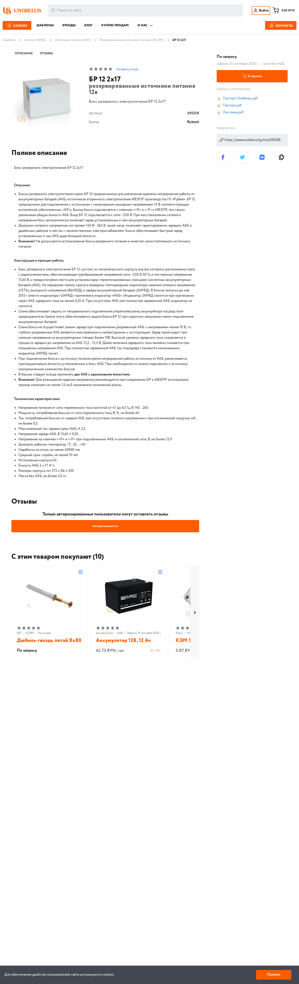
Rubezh (193, 122)
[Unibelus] (22, 10)
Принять (273, 974)
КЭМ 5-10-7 (189, 640)
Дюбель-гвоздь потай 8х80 (49, 640)
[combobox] (145, 10)
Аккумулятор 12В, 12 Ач (123, 640)
